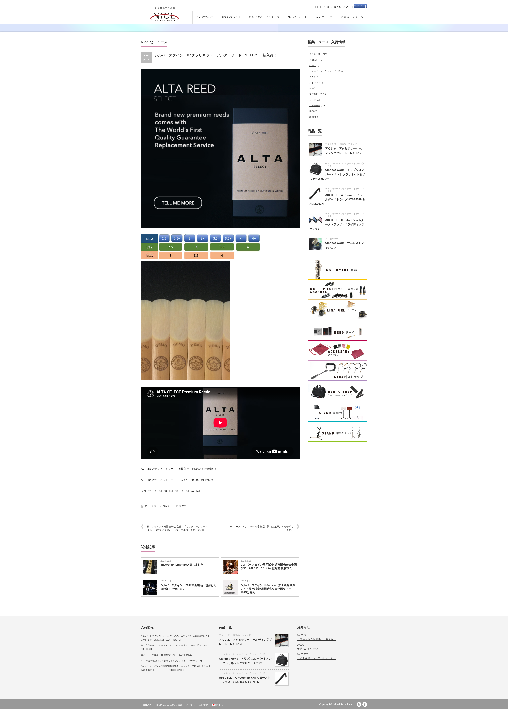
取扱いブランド (231, 17)
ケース (312, 65)
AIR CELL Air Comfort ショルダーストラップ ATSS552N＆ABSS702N (337, 199)
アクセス (190, 704)
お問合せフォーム (352, 17)
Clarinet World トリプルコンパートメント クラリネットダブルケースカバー (337, 174)
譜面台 (312, 117)
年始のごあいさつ (307, 648)
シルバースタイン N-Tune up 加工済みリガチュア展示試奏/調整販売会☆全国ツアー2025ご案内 (268, 589)
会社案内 (147, 704)
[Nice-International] (164, 16)
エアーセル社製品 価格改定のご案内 (159, 655)
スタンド (313, 77)
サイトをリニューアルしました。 (316, 658)
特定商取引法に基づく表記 (169, 704)
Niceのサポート (297, 17)
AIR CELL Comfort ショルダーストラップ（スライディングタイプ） (336, 224)
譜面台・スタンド (348, 144)
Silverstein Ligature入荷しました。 (183, 564)
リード (174, 506)
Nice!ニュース (324, 17)
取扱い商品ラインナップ (264, 17)
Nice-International (343, 704)
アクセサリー (151, 506)
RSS (359, 704)
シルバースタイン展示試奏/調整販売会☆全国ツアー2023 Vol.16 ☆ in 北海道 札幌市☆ (269, 568)
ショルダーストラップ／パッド (324, 71)
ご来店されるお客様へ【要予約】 (316, 639)
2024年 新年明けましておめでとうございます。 (164, 660)
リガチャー (185, 506)
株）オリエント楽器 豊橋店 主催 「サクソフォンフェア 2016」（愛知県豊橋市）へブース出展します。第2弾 (177, 528)
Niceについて (205, 17)
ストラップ (314, 83)
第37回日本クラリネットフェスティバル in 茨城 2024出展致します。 (175, 645)
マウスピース (315, 94)
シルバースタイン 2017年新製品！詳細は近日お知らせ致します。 (260, 528)
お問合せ (203, 704)
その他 (312, 88)
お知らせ (164, 506)
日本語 (219, 705)
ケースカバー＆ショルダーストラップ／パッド (345, 164)
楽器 (311, 111)
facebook (364, 704)
